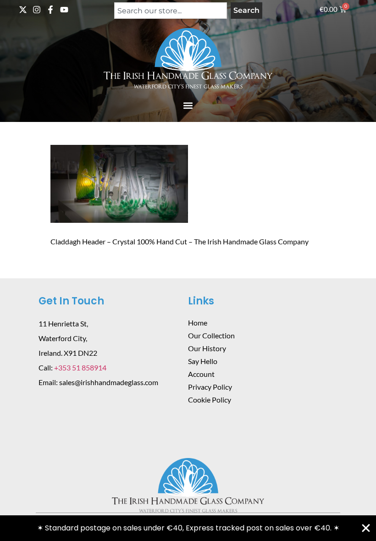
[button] (188, 105)
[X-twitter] (23, 10)
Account (201, 374)
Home (197, 322)
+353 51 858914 (80, 367)
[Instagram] (37, 10)
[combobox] (170, 10)
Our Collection (211, 335)
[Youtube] (64, 10)
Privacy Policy (210, 386)
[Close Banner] (365, 528)
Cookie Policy (209, 399)
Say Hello (202, 361)
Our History (207, 348)
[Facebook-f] (50, 10)
